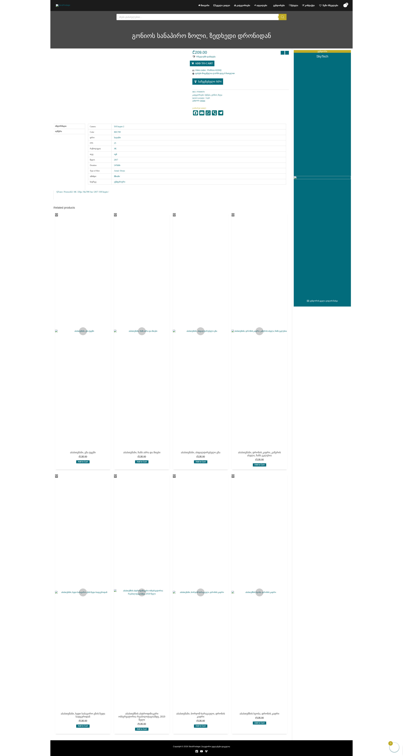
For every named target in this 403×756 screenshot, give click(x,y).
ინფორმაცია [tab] (60, 126)
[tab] (69, 135)
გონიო (214, 95)
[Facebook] (196, 751)
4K (115, 149)
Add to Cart (204, 63)
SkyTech (202, 101)
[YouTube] (201, 751)
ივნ (115, 154)
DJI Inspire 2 (119, 126)
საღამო (117, 137)
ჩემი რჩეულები (330, 5)
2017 (116, 160)
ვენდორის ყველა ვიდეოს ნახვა (324, 301)
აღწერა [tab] (58, 131)
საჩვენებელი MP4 (209, 81)
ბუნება (207, 95)
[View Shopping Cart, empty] (345, 5)
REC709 (117, 132)
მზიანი (117, 176)
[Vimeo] (206, 751)
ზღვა (220, 95)
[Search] (283, 17)
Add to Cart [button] (83, 462)
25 (115, 143)
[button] (204, 56)
